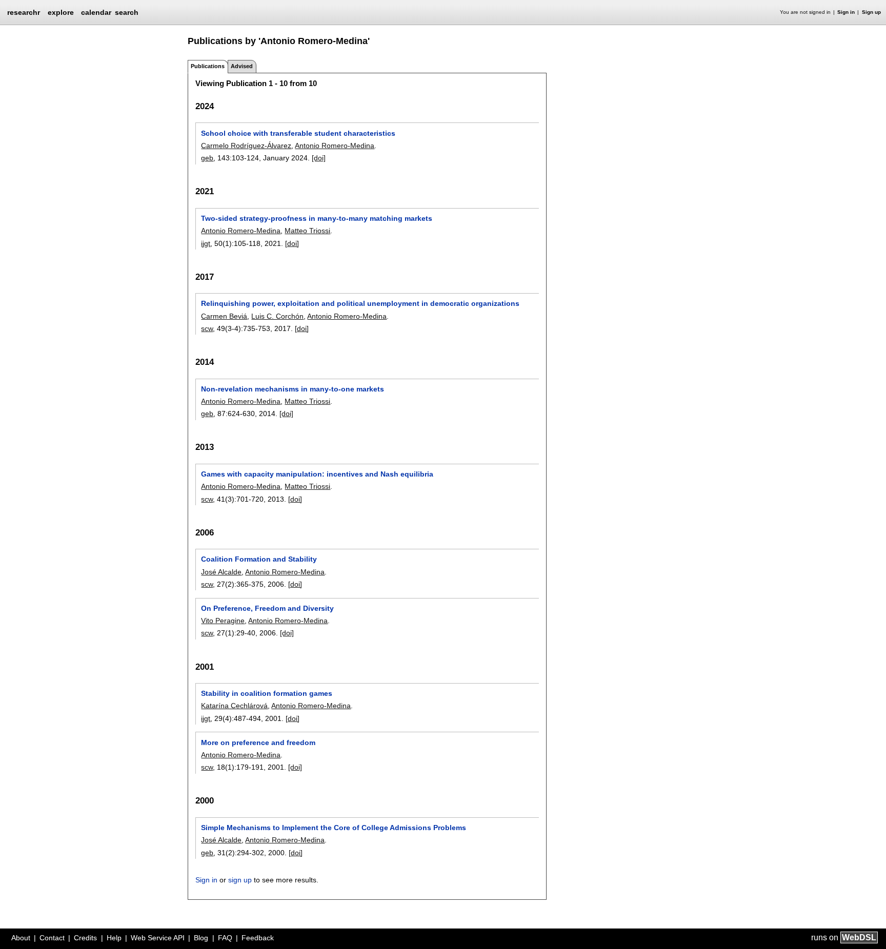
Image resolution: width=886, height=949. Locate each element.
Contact (52, 938)
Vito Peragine (223, 620)
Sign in (846, 12)
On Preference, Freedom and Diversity (267, 608)
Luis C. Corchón (277, 316)
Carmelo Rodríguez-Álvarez (246, 145)
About (20, 938)
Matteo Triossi (307, 230)
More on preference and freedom (258, 742)
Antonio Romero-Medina (334, 145)
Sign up (871, 12)
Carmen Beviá (224, 316)
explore (61, 12)
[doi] (319, 158)
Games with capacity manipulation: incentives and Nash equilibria (317, 474)
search (126, 12)
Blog (201, 938)
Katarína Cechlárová (234, 706)
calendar (96, 12)
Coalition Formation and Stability (259, 559)
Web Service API (158, 938)
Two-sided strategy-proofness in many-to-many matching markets (316, 218)
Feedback (257, 938)
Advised (242, 66)
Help (114, 938)
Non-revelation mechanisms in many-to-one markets (292, 389)
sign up (240, 880)
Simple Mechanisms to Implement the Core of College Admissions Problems (333, 827)
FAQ (225, 938)
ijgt (205, 243)
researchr (23, 11)
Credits (85, 938)
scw (207, 328)
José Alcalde (221, 572)
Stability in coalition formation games (266, 693)
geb (207, 158)
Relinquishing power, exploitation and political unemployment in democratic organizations (360, 303)
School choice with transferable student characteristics (298, 133)
